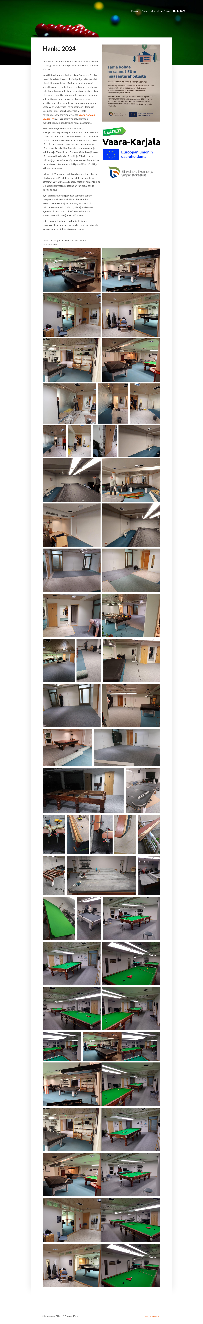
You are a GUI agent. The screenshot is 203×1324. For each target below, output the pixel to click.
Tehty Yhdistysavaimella (152, 1316)
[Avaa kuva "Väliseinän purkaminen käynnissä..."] (69, 403)
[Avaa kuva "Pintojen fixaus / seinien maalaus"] (72, 480)
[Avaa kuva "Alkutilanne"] (72, 269)
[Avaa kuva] (131, 83)
